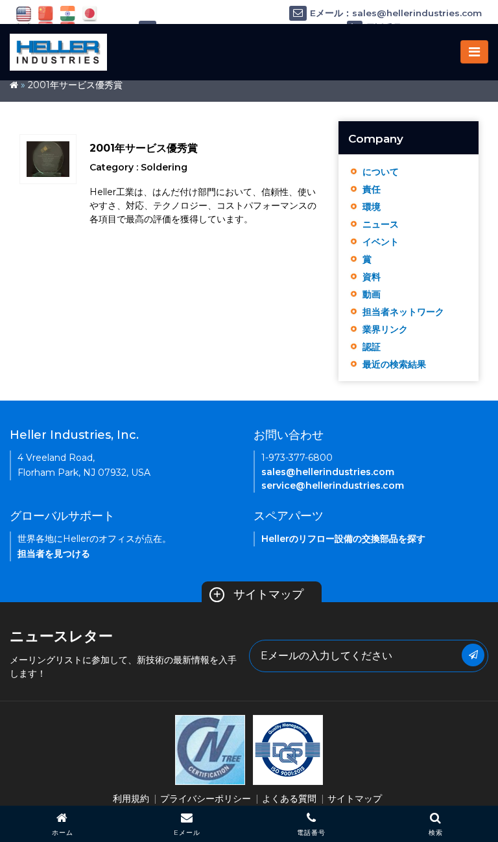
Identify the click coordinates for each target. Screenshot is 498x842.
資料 (371, 277)
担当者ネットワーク (403, 312)
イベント (380, 242)
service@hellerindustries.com (332, 485)
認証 (371, 347)
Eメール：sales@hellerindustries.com (396, 13)
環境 (371, 207)
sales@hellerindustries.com (327, 472)
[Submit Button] (473, 655)
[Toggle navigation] (474, 52)
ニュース (380, 224)
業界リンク (385, 329)
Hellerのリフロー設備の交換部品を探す (343, 538)
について (380, 172)
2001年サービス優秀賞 (75, 85)
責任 (371, 189)
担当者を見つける (54, 553)
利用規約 (131, 798)
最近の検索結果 (394, 364)
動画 (371, 294)
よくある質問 (289, 798)
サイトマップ (258, 594)
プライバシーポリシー (205, 798)
